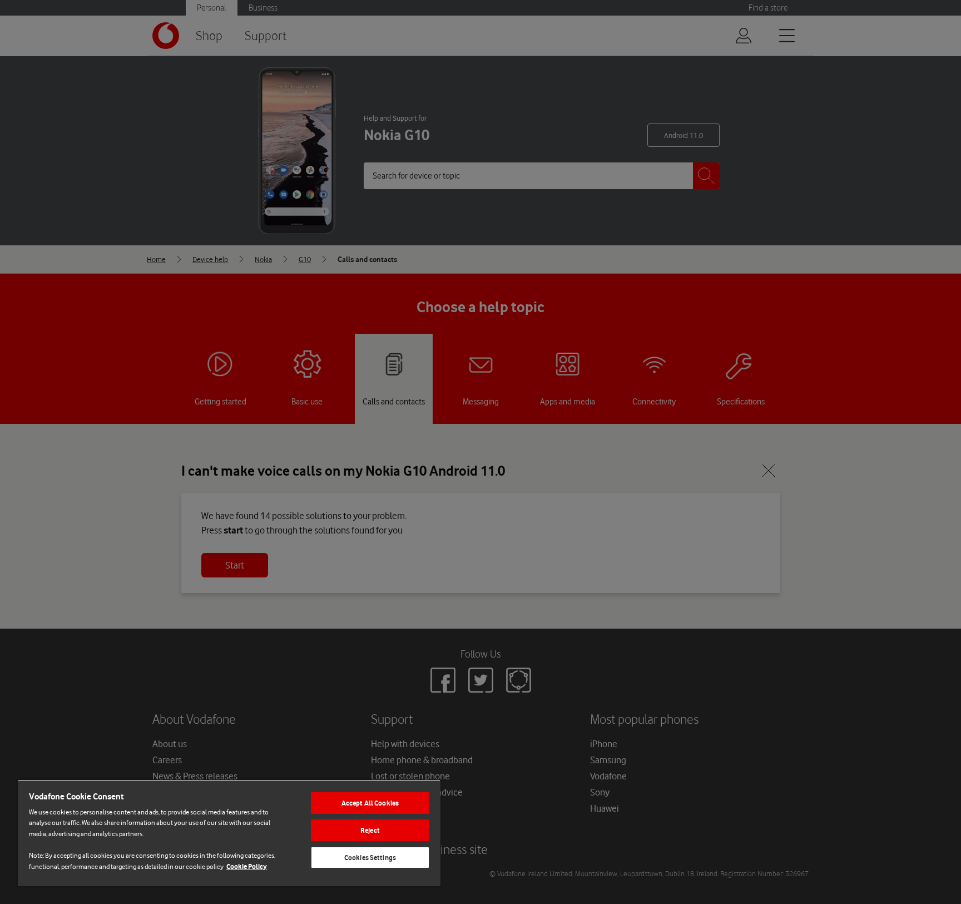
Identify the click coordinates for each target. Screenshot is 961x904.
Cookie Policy (246, 866)
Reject (370, 830)
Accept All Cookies (370, 803)
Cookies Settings (370, 857)
